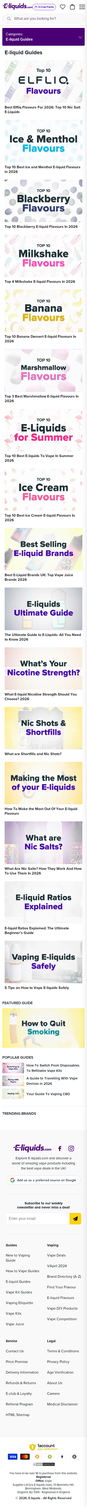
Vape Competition (62, 1318)
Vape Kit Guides (19, 1292)
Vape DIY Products (62, 1308)
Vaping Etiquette (19, 1302)
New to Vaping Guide (18, 1258)
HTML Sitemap (17, 1414)
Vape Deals (56, 1255)
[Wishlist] (62, 7)
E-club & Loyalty (19, 1393)
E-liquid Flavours (60, 1297)
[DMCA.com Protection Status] (43, 1464)
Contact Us (15, 1350)
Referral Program (19, 1404)
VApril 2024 (57, 1265)
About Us (54, 1382)
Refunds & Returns (21, 1382)
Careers (53, 1393)
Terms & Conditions (63, 1350)
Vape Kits (13, 1313)
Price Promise (17, 1361)
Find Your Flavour (61, 1287)
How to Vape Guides (22, 1270)
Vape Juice (15, 1323)
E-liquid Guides (18, 1281)
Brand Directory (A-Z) (64, 1276)
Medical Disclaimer (62, 1404)
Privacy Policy (58, 1361)
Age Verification (60, 1372)
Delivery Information (22, 1372)
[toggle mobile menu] (82, 7)
